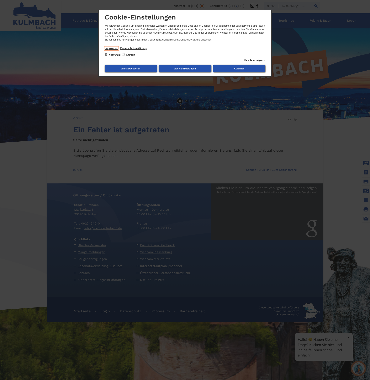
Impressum (111, 48)
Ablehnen (239, 68)
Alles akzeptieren (130, 68)
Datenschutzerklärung (133, 48)
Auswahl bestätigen (185, 68)
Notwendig (114, 55)
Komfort (130, 55)
